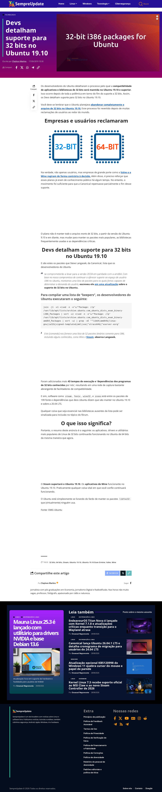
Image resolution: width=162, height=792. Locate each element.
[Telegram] (115, 724)
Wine (114, 562)
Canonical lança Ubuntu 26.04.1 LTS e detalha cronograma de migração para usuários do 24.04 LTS (95, 646)
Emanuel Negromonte (25, 686)
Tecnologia (10, 15)
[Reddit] (145, 718)
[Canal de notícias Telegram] (127, 724)
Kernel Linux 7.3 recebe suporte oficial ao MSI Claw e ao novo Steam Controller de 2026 (95, 685)
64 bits (59, 562)
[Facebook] (131, 583)
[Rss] (121, 724)
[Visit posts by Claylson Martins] (33, 583)
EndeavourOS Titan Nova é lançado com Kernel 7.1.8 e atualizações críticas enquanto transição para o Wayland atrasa (93, 625)
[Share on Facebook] (16, 67)
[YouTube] (126, 718)
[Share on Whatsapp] (27, 67)
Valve (108, 562)
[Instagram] (139, 718)
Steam (90, 337)
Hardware (83, 678)
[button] (141, 4)
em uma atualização (106, 284)
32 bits (52, 562)
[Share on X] (21, 67)
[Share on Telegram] (32, 67)
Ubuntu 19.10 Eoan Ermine (93, 562)
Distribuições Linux (31, 617)
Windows (74, 659)
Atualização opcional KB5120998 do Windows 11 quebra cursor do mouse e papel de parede (96, 666)
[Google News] (133, 718)
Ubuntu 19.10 (75, 562)
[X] (120, 718)
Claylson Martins (19, 61)
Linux (17, 617)
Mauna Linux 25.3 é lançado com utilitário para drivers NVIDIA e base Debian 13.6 (35, 633)
